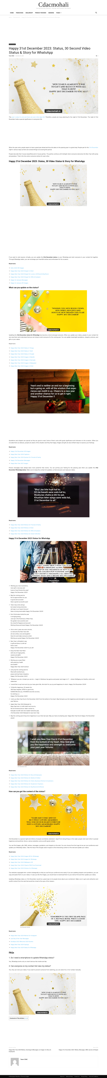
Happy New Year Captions (20, 454)
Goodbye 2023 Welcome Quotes (22, 941)
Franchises (19, 13)
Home (12, 13)
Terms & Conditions (93, 1076)
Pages (58, 13)
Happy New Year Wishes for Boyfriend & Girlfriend (27, 787)
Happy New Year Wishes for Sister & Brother (25, 534)
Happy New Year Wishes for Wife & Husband (25, 531)
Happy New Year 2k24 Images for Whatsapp (24, 859)
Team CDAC (11, 55)
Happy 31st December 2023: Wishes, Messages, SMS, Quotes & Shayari (78, 1050)
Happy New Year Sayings (20, 944)
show (25, 1018)
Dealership (29, 13)
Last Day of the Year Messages (20, 938)
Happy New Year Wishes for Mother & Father (25, 778)
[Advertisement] (53, 31)
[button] (96, 13)
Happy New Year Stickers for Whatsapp (24, 868)
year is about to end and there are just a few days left (28, 117)
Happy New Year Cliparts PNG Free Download (26, 865)
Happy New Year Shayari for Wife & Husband (25, 277)
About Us (62, 1076)
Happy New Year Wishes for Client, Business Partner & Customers (32, 781)
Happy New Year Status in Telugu (22, 348)
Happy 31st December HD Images (21, 451)
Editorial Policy (69, 1076)
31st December (93, 147)
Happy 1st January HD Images (19, 283)
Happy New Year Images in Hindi (22, 366)
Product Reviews (40, 13)
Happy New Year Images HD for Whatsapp (25, 856)
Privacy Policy (84, 1076)
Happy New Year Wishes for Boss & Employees (26, 775)
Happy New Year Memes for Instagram (24, 935)
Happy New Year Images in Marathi (23, 357)
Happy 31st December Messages (20, 460)
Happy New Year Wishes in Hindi (22, 528)
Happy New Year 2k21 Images (19, 463)
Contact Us (76, 1076)
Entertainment (16, 17)
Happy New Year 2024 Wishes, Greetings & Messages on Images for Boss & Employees (30, 1050)
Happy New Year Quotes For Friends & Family (26, 457)
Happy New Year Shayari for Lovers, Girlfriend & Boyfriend (30, 274)
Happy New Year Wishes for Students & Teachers (27, 784)
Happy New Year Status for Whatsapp (23, 947)
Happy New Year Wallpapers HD (22, 862)
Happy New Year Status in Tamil (22, 351)
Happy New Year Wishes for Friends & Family (26, 525)
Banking (51, 13)
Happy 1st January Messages (19, 280)
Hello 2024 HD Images (17, 268)
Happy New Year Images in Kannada (23, 360)
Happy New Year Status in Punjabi (22, 354)
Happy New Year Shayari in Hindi (22, 271)
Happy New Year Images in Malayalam (23, 363)
